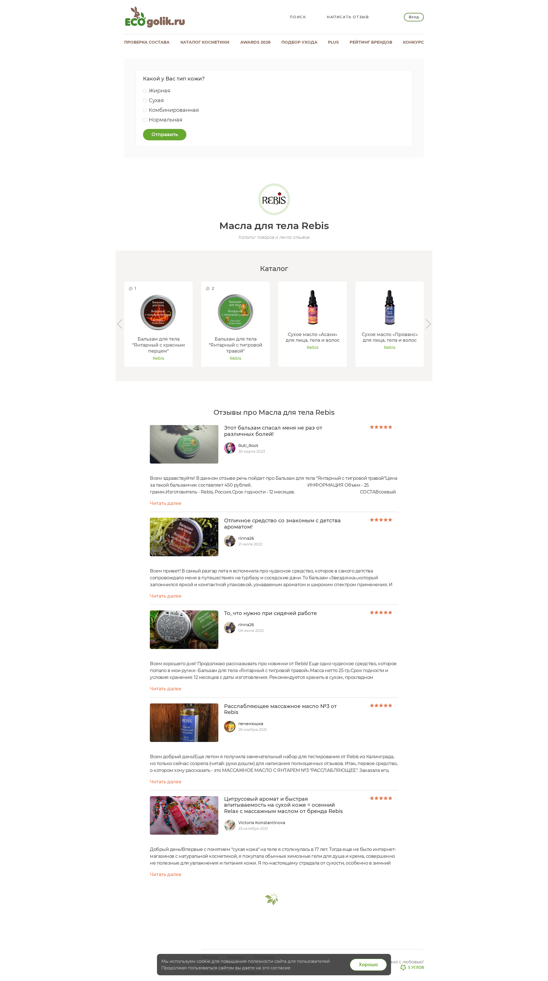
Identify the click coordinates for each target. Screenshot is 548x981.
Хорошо (368, 964)
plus (333, 42)
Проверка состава (147, 42)
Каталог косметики (204, 42)
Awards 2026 (255, 42)
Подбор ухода (299, 42)
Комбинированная (174, 110)
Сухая (156, 100)
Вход (414, 17)
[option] (158, 324)
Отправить (165, 134)
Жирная (159, 91)
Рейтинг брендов (371, 42)
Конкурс (413, 42)
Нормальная (165, 120)
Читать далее (166, 503)
